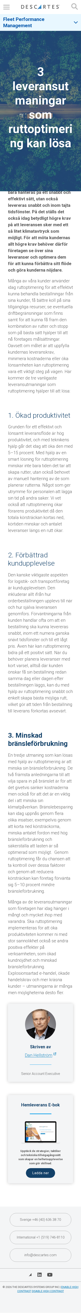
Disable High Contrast (48, 1291)
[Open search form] (74, 7)
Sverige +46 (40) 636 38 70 (40, 1220)
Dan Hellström (38, 1055)
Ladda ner (40, 1173)
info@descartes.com (40, 1255)
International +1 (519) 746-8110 (41, 1237)
